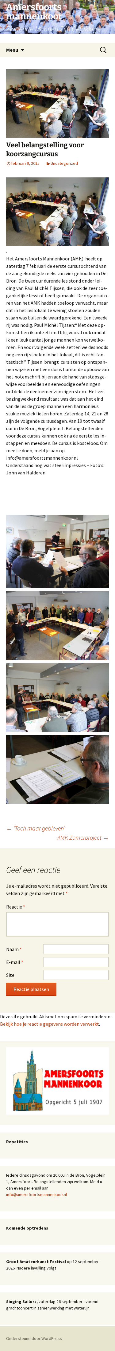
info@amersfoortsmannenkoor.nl (36, 1194)
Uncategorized (64, 163)
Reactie (15, 907)
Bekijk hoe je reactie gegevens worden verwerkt (49, 1024)
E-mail (14, 962)
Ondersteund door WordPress (34, 1338)
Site (10, 975)
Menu (12, 50)
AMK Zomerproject (83, 837)
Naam (14, 949)
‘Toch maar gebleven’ (35, 828)
